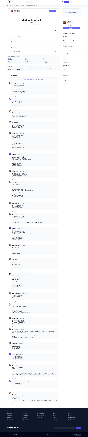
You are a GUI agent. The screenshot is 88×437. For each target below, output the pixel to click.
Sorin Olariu (15, 343)
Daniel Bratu (15, 122)
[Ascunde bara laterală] (55, 30)
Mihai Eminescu (25, 413)
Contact (69, 421)
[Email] (53, 434)
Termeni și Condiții (71, 417)
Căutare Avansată (40, 415)
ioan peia (14, 99)
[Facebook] (45, 434)
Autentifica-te (27, 79)
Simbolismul (9, 415)
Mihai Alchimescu (16, 203)
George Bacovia (25, 415)
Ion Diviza (14, 259)
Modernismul (9, 417)
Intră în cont (77, 1)
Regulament (55, 419)
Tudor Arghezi (25, 419)
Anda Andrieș (10, 59)
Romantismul (9, 413)
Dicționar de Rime (40, 413)
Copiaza (56, 66)
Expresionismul (10, 419)
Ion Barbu (24, 421)
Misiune (69, 415)
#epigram (13, 47)
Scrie (67, 1)
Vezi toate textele (71, 49)
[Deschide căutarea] (63, 2)
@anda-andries (17, 5)
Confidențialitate (71, 419)
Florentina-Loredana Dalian (18, 274)
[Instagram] (47, 434)
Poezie (23, 5)
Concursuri (42, 1)
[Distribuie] (53, 51)
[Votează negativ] (48, 51)
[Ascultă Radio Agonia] (71, 2)
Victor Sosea (15, 83)
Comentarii (49, 1)
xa (12, 304)
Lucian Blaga (24, 417)
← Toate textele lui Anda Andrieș (69, 12)
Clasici (22, 1)
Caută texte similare (67, 13)
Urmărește (54, 10)
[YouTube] (51, 434)
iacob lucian (15, 354)
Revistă (34, 1)
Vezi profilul (71, 28)
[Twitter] (49, 434)
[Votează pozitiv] (45, 51)
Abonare (78, 428)
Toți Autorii (39, 417)
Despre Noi (70, 413)
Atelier (28, 1)
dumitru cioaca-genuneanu (18, 381)
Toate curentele (10, 421)
